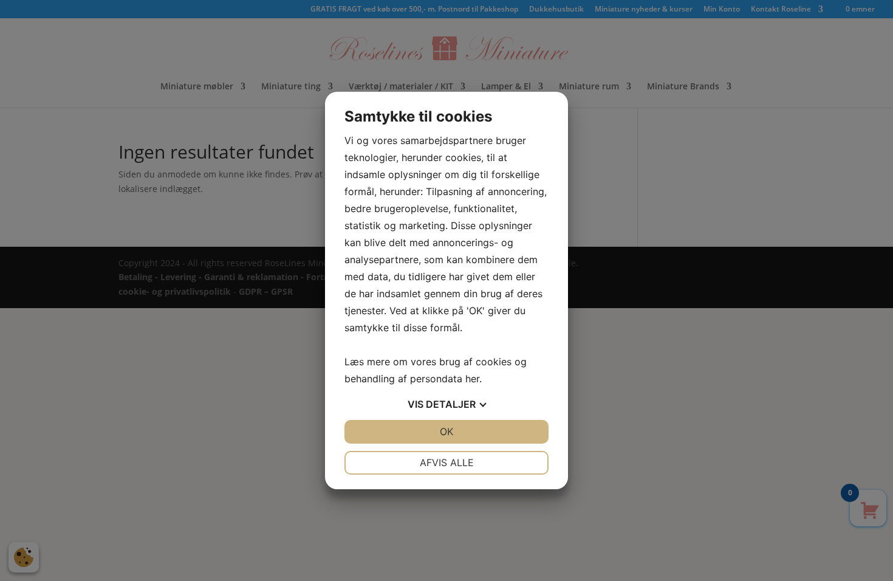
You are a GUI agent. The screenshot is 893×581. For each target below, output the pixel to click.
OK (446, 431)
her (472, 379)
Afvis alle (447, 462)
